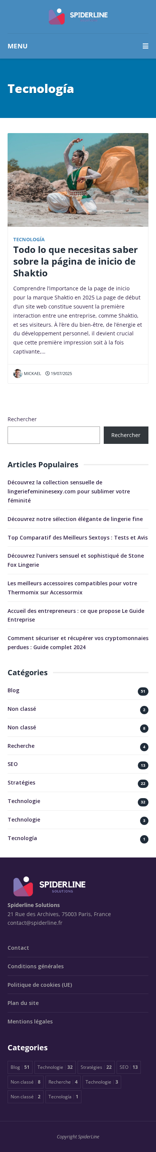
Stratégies (21, 782)
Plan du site (23, 1002)
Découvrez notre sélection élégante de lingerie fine (75, 519)
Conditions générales (36, 966)
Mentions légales (30, 1021)
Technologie (24, 801)
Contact (18, 947)
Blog (13, 690)
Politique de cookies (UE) (40, 984)
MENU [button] (18, 46)
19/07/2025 (61, 373)
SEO (13, 763)
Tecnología (29, 239)
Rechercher (22, 419)
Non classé (22, 708)
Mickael (32, 373)
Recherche (21, 745)
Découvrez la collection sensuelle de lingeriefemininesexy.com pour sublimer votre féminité (69, 491)
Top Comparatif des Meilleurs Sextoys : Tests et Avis (78, 537)
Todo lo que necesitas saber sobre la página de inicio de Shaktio (75, 261)
